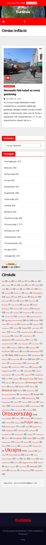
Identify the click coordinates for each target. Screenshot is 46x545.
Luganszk (27, 375)
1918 (23, 281)
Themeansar (22, 534)
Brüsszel (4, 305)
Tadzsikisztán (10, 237)
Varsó (33, 459)
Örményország (11, 218)
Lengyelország (7, 371)
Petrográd (27, 418)
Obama (16, 402)
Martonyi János (20, 383)
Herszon (14, 332)
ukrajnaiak (30, 451)
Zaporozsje (22, 466)
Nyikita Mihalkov (25, 394)
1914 (3, 281)
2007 (29, 285)
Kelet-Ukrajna (34, 351)
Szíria (38, 438)
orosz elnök (6, 410)
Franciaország (24, 324)
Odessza (24, 402)
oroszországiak (6, 418)
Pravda (8, 423)
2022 (40, 289)
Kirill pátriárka (36, 355)
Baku (16, 297)
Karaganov (14, 348)
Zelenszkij (33, 466)
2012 (17, 289)
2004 (22, 285)
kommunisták (15, 359)
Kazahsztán (9, 186)
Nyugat (36, 394)
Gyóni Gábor (36, 328)
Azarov (27, 293)
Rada (40, 423)
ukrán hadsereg (14, 455)
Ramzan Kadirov (10, 427)
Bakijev (8, 297)
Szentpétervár (6, 434)
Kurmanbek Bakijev (16, 363)
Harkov (4, 332)
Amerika (7, 293)
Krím (33, 359)
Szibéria (29, 434)
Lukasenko (39, 375)
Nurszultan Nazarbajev (9, 394)
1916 (9, 281)
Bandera (24, 297)
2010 (10, 289)
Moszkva (7, 390)
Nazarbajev (30, 391)
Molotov (32, 387)
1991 (15, 285)
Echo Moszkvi (21, 317)
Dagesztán (26, 305)
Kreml (25, 359)
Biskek (22, 301)
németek (18, 398)
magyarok (16, 379)
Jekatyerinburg (20, 340)
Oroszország (9, 86)
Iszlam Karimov (27, 336)
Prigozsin (18, 423)
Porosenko (38, 418)
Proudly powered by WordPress (15, 531)
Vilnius (16, 463)
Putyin (28, 422)
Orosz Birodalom (35, 406)
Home (23, 540)
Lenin (18, 371)
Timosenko (35, 442)
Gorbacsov (5, 328)
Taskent (17, 442)
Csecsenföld (15, 305)
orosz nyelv (18, 410)
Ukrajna (7, 249)
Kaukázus (32, 348)
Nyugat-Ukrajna (7, 398)
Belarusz (8, 168)
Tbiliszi (26, 442)
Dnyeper (16, 309)
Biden (14, 301)
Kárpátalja (5, 367)
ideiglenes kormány (27, 332)
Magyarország (28, 379)
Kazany (17, 351)
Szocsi (7, 438)
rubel (27, 427)
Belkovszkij (5, 301)
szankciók (32, 430)
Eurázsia (23, 12)
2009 (3, 289)
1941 (29, 281)
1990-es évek (6, 285)
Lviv (7, 379)
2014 (32, 289)
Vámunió (40, 463)
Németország (30, 398)
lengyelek (35, 367)
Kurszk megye (31, 363)
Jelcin (31, 340)
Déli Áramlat (9, 317)
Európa (36, 320)
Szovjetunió (9, 231)
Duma (7, 313)
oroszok (29, 410)
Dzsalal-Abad (27, 313)
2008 (37, 285)
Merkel (4, 387)
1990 (36, 281)
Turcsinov (14, 446)
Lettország (9, 199)
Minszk (12, 387)
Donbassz (26, 309)
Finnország (13, 324)
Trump (4, 446)
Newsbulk (37, 531)
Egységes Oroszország (13, 320)
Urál (17, 459)
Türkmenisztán (11, 243)
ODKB (34, 402)
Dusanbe (16, 313)
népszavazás (6, 402)
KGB (3, 355)
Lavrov (26, 367)
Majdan (40, 379)
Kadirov (4, 348)
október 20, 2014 (13, 99)
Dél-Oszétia (38, 313)
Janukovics (6, 340)
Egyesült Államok (35, 317)
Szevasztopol (19, 434)
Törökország (24, 446)
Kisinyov (4, 359)
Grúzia (7, 180)
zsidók (4, 470)
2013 (24, 289)
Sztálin (29, 438)
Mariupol (8, 383)
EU (28, 320)
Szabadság (21, 430)
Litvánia (7, 205)
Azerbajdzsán (10, 161)
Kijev (10, 355)
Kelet (24, 351)
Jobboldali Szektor (8, 344)
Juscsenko (35, 344)
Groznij (16, 328)
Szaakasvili (9, 430)
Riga (20, 427)
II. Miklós (16, 336)
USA (24, 459)
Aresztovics (17, 293)
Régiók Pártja (37, 427)
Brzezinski (32, 301)
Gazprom (36, 324)
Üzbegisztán (10, 256)
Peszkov (17, 418)
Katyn (24, 348)
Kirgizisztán (9, 193)
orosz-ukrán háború (18, 406)
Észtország (9, 174)
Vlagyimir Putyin (27, 463)
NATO (20, 391)
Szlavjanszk (40, 434)
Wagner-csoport (10, 466)
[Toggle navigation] (25, 22)
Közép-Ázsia (16, 367)
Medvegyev (33, 383)
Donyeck (37, 309)
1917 (16, 281)
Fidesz (4, 324)
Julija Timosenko (23, 344)
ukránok (27, 455)
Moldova (8, 212)
